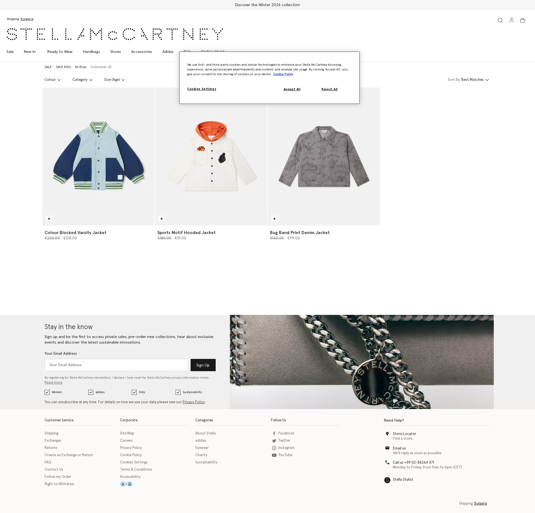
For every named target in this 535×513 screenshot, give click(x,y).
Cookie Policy (131, 455)
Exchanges (53, 441)
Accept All (292, 89)
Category (79, 80)
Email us (399, 448)
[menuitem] (30, 51)
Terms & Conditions (136, 469)
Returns (51, 448)
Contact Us (54, 469)
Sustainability (192, 392)
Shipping (51, 433)
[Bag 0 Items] (522, 20)
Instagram (286, 448)
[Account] (511, 20)
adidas (100, 392)
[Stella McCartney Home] (115, 34)
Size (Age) (112, 80)
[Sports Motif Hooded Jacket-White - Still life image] (211, 156)
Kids (142, 392)
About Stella (205, 433)
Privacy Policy (194, 402)
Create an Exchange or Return (69, 455)
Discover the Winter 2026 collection (267, 5)
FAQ (48, 462)
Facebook (286, 433)
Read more (53, 383)
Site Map (127, 433)
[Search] (500, 20)
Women (57, 392)
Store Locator (404, 434)
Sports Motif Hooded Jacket (186, 232)
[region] (269, 77)
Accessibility (130, 477)
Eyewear (202, 448)
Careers (126, 441)
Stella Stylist (403, 480)
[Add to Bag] (49, 218)
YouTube (285, 455)
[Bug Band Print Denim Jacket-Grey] (324, 156)
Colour (50, 80)
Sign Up (203, 365)
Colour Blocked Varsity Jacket (75, 232)
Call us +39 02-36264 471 (413, 463)
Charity (201, 455)
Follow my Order (58, 477)
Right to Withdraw (59, 484)
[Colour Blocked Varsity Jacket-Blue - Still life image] (98, 156)
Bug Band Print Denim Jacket (300, 232)
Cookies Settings (133, 462)
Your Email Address (61, 354)
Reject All (330, 89)
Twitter (284, 441)
